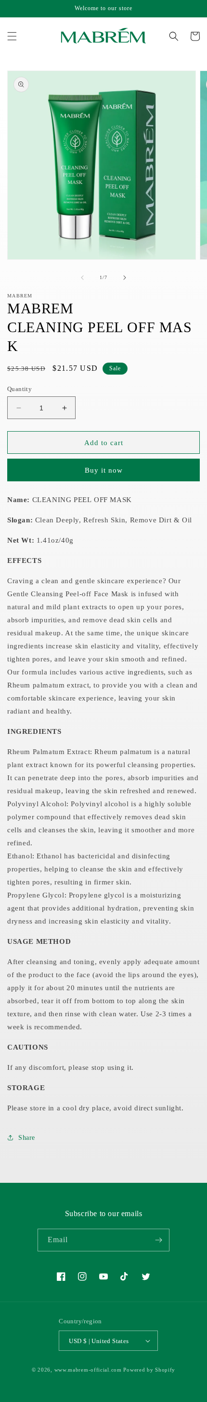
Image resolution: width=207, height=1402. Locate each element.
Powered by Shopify (149, 1370)
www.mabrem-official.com (88, 1370)
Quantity (19, 389)
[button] (12, 36)
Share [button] (26, 1137)
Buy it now (104, 470)
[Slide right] (124, 277)
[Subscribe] (158, 1240)
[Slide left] (82, 277)
